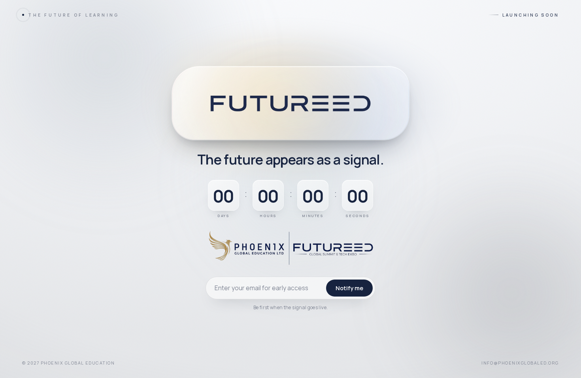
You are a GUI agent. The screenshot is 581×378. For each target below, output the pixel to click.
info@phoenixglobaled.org (520, 363)
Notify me (349, 288)
